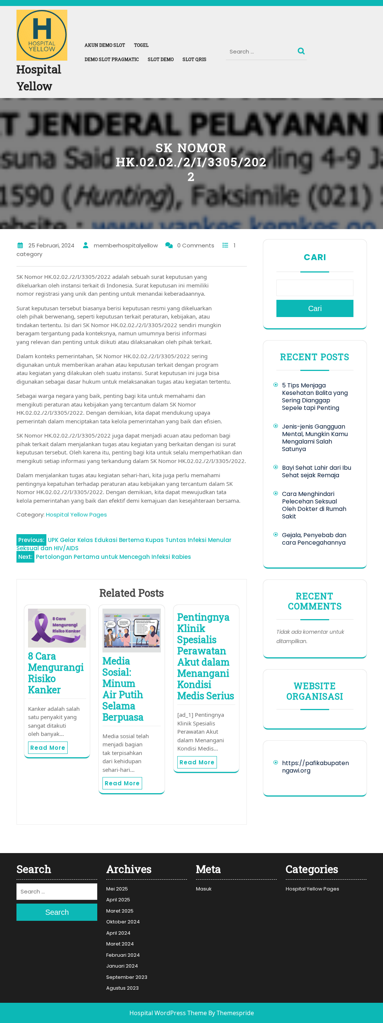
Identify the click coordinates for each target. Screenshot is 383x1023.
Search (302, 49)
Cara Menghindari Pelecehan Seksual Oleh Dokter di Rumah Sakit (314, 505)
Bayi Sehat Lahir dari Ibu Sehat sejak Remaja (316, 471)
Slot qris (194, 59)
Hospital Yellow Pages (76, 514)
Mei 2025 (117, 888)
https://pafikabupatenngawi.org (315, 767)
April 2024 (118, 933)
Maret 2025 (120, 910)
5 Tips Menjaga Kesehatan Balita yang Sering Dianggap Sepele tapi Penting (315, 396)
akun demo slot (105, 45)
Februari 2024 (123, 955)
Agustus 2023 (122, 988)
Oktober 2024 (123, 921)
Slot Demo (161, 59)
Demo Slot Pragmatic (112, 59)
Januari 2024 (122, 965)
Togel (141, 45)
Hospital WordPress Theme (168, 1013)
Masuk (204, 888)
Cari (315, 257)
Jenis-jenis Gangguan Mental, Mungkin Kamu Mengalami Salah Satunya (315, 437)
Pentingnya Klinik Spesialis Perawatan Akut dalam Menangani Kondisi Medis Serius (205, 656)
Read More (47, 748)
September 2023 (126, 977)
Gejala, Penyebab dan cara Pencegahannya (314, 539)
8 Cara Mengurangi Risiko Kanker (56, 673)
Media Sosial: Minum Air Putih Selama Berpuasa (123, 689)
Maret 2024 (120, 943)
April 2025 (118, 899)
